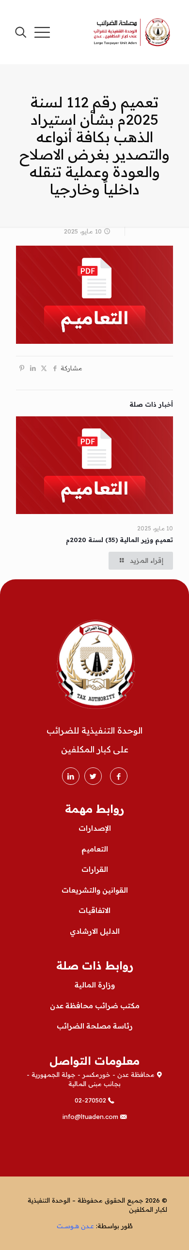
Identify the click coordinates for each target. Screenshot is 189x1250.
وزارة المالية (95, 984)
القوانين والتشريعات (95, 890)
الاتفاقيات (94, 910)
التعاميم (94, 848)
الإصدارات (95, 828)
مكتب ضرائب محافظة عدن (95, 1005)
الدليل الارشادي (95, 931)
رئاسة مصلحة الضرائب (95, 1025)
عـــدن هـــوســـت (75, 1226)
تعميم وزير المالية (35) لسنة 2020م (119, 540)
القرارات (94, 869)
